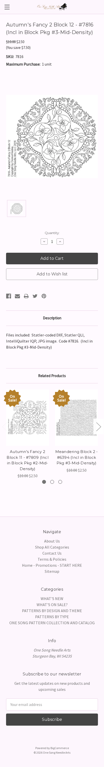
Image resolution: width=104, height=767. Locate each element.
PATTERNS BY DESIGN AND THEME (52, 610)
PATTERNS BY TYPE (52, 616)
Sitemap (52, 571)
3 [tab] (60, 482)
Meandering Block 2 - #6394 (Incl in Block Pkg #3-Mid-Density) (76, 457)
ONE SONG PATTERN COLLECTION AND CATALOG (52, 622)
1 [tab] (44, 482)
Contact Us (52, 553)
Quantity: (52, 233)
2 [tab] (52, 482)
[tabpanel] (27, 434)
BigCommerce (59, 748)
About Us (52, 541)
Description (52, 318)
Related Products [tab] (52, 375)
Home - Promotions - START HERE (52, 565)
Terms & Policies (52, 559)
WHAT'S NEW (52, 598)
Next (98, 426)
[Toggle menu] (7, 7)
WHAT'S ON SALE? (52, 604)
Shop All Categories (52, 547)
